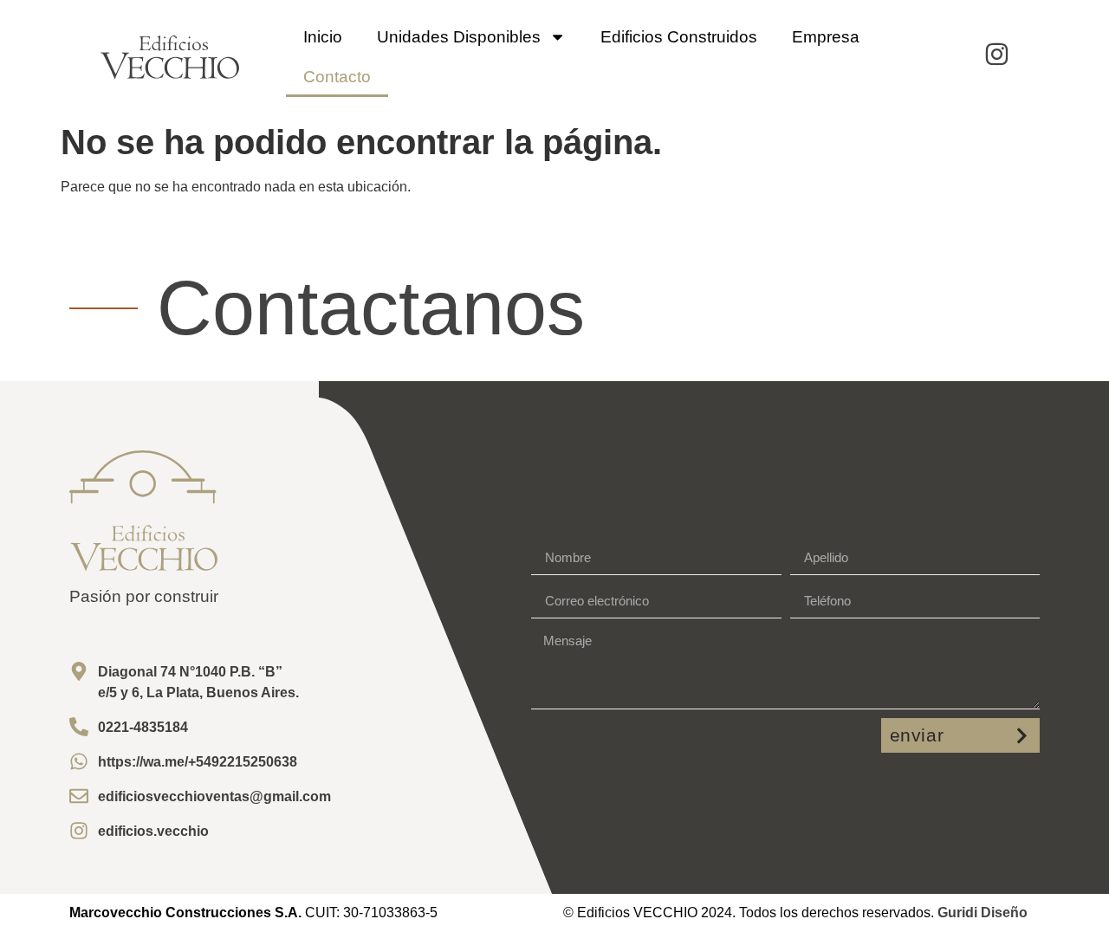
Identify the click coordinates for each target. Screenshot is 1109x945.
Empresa (825, 37)
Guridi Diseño (982, 912)
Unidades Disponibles (459, 37)
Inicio (322, 37)
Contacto (337, 77)
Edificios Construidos (678, 37)
